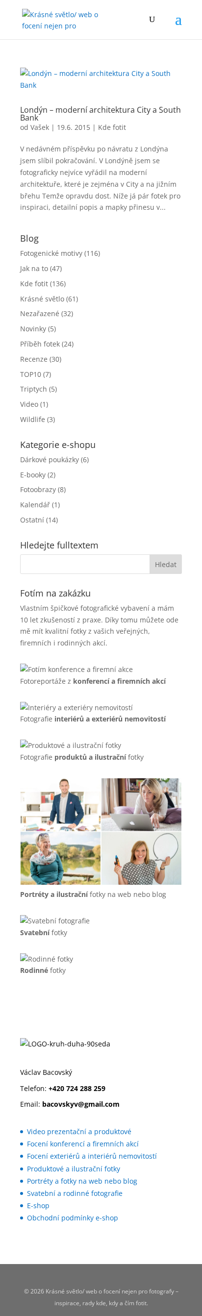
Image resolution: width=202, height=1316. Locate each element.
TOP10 (30, 374)
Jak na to (34, 268)
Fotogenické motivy (51, 253)
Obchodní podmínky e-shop (72, 1217)
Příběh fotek (40, 343)
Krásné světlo (42, 298)
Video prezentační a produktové (79, 1131)
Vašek (39, 127)
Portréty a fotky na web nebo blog (82, 1181)
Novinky (33, 328)
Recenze (34, 359)
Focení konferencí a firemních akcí (83, 1143)
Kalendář (35, 504)
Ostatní (32, 519)
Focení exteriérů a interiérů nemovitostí (92, 1156)
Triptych (33, 389)
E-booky (33, 474)
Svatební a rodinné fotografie (75, 1193)
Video (29, 404)
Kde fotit (112, 127)
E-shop (38, 1205)
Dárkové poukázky (49, 459)
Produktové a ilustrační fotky (73, 1168)
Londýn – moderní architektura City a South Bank (100, 113)
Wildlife (32, 419)
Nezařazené (39, 313)
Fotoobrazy (38, 489)
